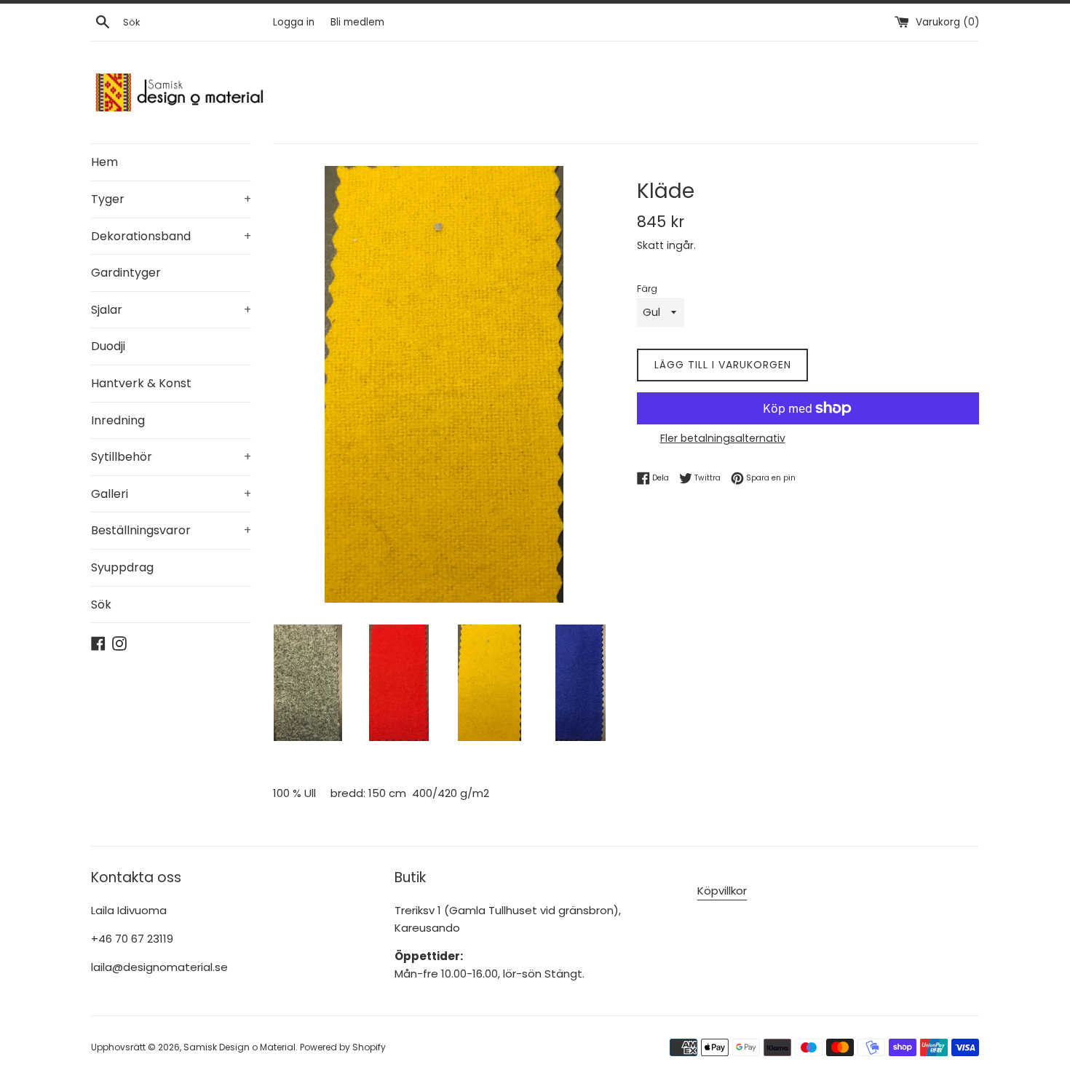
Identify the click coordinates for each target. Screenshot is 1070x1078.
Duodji (108, 346)
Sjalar (171, 309)
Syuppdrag (122, 567)
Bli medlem (357, 22)
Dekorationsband (171, 236)
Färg (647, 288)
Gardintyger (126, 272)
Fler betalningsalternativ (722, 438)
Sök (101, 604)
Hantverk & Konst (141, 383)
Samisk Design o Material (239, 1047)
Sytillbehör (171, 456)
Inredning (118, 420)
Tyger (171, 199)
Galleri (171, 494)
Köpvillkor (722, 890)
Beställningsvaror (171, 530)
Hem (104, 162)
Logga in (293, 22)
